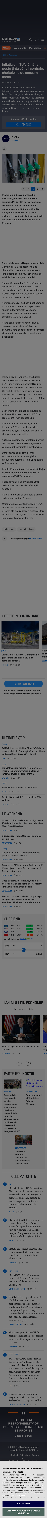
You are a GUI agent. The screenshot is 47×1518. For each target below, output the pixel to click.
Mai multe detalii (18, 1495)
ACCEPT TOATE (23, 1503)
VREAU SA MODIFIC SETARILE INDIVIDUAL (23, 1512)
